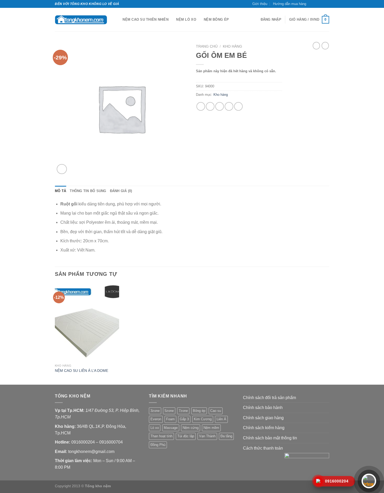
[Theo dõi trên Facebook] (311, 4)
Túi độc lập (185, 436)
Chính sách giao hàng (263, 418)
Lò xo (154, 428)
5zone (169, 411)
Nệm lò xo (186, 19)
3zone (155, 411)
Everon (155, 419)
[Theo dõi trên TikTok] (316, 4)
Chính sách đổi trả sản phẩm (269, 397)
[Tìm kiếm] (117, 20)
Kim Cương (203, 419)
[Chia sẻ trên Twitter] (210, 106)
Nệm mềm (211, 428)
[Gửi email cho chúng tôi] (321, 4)
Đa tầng (226, 436)
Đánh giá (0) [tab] (121, 191)
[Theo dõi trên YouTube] (326, 4)
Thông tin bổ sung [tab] (88, 191)
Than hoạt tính (161, 436)
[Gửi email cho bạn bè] (219, 106)
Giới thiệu (259, 4)
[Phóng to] (62, 169)
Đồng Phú (157, 445)
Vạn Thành (207, 436)
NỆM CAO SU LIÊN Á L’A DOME (81, 370)
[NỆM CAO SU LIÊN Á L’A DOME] (87, 322)
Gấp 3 (184, 419)
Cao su (215, 411)
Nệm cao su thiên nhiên (145, 19)
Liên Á (221, 419)
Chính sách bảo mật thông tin (270, 438)
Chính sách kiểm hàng (263, 427)
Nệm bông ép (216, 19)
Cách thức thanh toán (263, 448)
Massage (171, 428)
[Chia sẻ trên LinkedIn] (238, 106)
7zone (183, 411)
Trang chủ (207, 46)
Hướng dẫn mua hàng (289, 4)
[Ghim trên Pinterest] (229, 106)
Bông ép (199, 411)
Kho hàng (232, 46)
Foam (170, 419)
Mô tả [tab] (60, 191)
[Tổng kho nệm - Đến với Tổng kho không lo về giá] (81, 19)
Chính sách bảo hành (263, 407)
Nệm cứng (191, 428)
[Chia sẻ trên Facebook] (200, 106)
